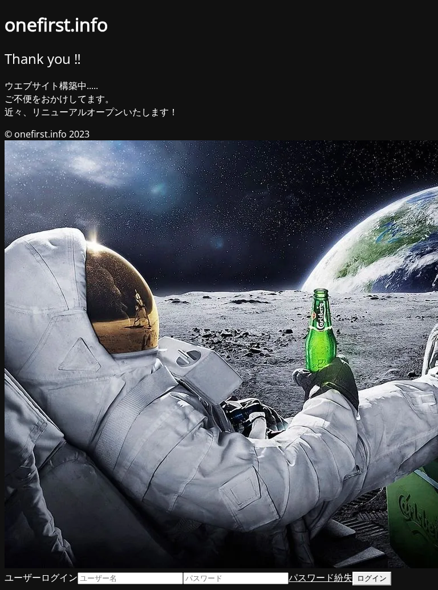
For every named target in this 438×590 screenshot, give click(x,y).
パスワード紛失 (320, 577)
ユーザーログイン (41, 577)
